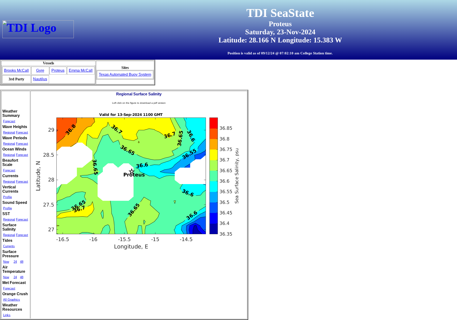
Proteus (58, 70)
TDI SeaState (280, 13)
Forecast (9, 121)
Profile (7, 197)
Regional (9, 132)
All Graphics (11, 299)
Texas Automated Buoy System (125, 74)
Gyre (40, 70)
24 (15, 261)
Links (6, 315)
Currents (9, 246)
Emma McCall (81, 70)
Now (6, 261)
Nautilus (40, 79)
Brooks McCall (16, 70)
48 (21, 261)
